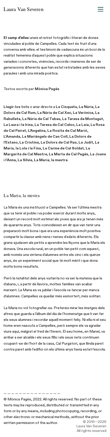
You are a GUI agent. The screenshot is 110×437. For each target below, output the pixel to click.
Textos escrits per (31, 88)
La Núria (86, 106)
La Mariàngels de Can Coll (45, 136)
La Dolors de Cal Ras (59, 142)
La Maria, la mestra (51, 160)
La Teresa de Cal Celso (54, 124)
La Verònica (83, 112)
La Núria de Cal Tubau (41, 118)
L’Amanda (12, 136)
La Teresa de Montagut (82, 118)
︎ (100, 9)
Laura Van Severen (23, 9)
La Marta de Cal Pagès (68, 154)
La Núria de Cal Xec (54, 112)
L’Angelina (37, 130)
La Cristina (29, 142)
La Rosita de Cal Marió (67, 130)
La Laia (82, 124)
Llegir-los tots (16, 106)
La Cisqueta (66, 106)
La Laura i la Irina (18, 124)
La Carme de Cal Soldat (63, 148)
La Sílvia (25, 160)
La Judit (86, 142)
